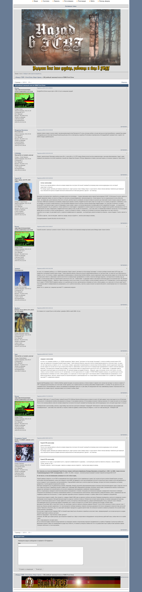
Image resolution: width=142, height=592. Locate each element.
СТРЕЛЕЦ (18, 153)
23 (29, 82)
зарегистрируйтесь (36, 73)
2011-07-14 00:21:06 (48, 396)
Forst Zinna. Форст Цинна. (34, 77)
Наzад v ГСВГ (20, 77)
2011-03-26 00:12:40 (48, 153)
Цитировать (124, 126)
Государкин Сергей (21, 438)
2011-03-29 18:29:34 (48, 178)
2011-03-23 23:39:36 (48, 130)
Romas (17, 88)
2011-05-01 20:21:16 (48, 308)
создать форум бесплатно (121, 577)
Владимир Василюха (21, 130)
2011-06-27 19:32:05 (48, 354)
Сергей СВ (18, 178)
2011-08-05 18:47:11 (48, 438)
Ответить (124, 82)
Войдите (25, 73)
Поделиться (40, 88)
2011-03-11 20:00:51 (48, 88)
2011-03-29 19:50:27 (48, 226)
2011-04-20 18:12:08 (48, 268)
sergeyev (17, 268)
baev (16, 354)
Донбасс (17, 308)
